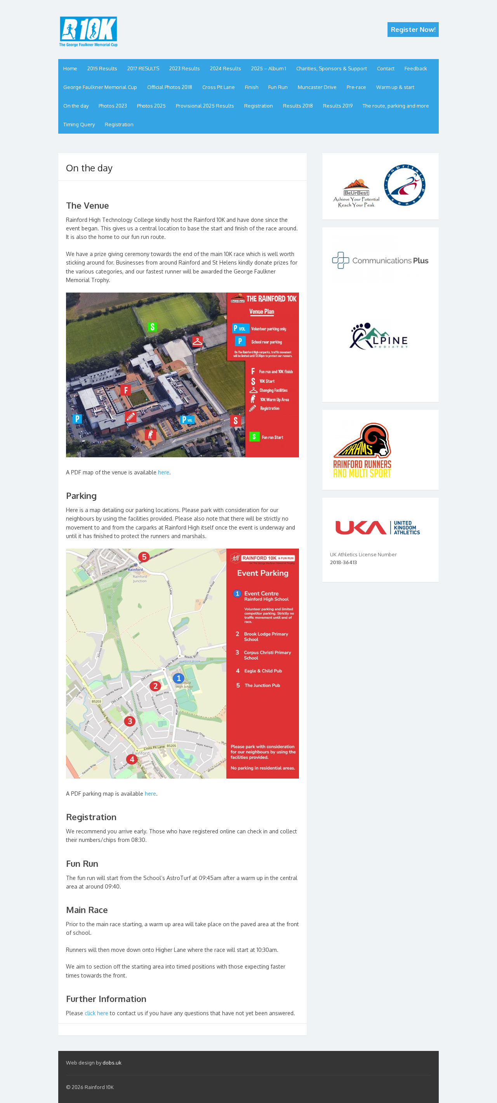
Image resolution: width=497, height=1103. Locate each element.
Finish (251, 87)
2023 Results (184, 68)
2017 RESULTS (143, 68)
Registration (258, 106)
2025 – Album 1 (268, 68)
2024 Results (225, 68)
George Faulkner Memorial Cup (100, 87)
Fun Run (278, 87)
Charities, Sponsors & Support (331, 68)
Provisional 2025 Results (205, 106)
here (163, 472)
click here (96, 1013)
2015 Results (102, 68)
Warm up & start (395, 87)
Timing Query (79, 124)
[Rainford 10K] (88, 33)
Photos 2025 (151, 106)
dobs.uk (112, 1062)
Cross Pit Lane (218, 87)
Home (70, 68)
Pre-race (356, 87)
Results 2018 (298, 106)
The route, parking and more (396, 106)
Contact (385, 68)
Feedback (416, 68)
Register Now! (413, 30)
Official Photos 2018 (169, 87)
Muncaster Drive (317, 87)
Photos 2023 (113, 106)
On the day (76, 106)
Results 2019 (338, 106)
